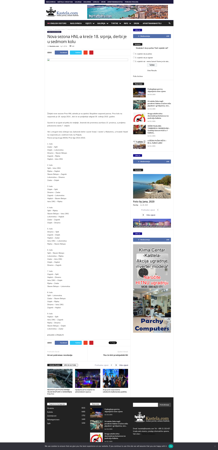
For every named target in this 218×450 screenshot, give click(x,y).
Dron (103, 2)
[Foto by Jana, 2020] (152, 186)
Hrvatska (50, 408)
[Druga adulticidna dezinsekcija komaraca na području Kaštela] (139, 117)
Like (167, 36)
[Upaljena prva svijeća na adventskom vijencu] (87, 378)
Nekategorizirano (54, 32)
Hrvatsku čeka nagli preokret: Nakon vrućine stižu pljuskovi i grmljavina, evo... (159, 103)
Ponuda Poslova (131, 2)
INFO (126, 23)
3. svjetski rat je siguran (144, 58)
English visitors (58, 23)
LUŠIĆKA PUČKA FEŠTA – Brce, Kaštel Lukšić (157, 141)
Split (48, 423)
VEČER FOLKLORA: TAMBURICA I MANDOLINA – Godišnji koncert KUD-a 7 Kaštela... (159, 129)
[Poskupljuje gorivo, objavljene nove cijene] (139, 92)
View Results (152, 70)
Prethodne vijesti (102, 365)
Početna (49, 29)
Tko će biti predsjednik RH (115, 355)
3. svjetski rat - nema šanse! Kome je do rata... (152, 61)
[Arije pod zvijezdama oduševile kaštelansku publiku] (115, 378)
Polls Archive (138, 76)
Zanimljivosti (51, 416)
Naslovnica (51, 2)
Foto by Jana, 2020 (143, 201)
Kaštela (50, 412)
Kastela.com (54, 46)
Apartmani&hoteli (115, 2)
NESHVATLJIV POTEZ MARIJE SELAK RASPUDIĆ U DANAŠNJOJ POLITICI (59, 391)
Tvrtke (114, 23)
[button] (169, 23)
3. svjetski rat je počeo (143, 54)
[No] (215, 446)
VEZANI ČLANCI (54, 365)
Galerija (78, 2)
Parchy (135, 205)
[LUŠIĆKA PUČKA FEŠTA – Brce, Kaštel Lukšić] (139, 144)
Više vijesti (123, 365)
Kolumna (87, 2)
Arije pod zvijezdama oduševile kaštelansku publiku (115, 390)
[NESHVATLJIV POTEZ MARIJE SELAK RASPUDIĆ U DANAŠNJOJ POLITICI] (60, 378)
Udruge (96, 2)
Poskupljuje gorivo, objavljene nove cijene (157, 90)
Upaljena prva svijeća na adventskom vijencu (85, 390)
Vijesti (88, 23)
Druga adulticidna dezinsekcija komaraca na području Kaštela (158, 115)
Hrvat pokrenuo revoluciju (59, 355)
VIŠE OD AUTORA (70, 365)
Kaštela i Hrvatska (65, 2)
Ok (171, 446)
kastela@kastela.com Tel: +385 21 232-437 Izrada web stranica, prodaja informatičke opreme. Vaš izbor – (151, 431)
